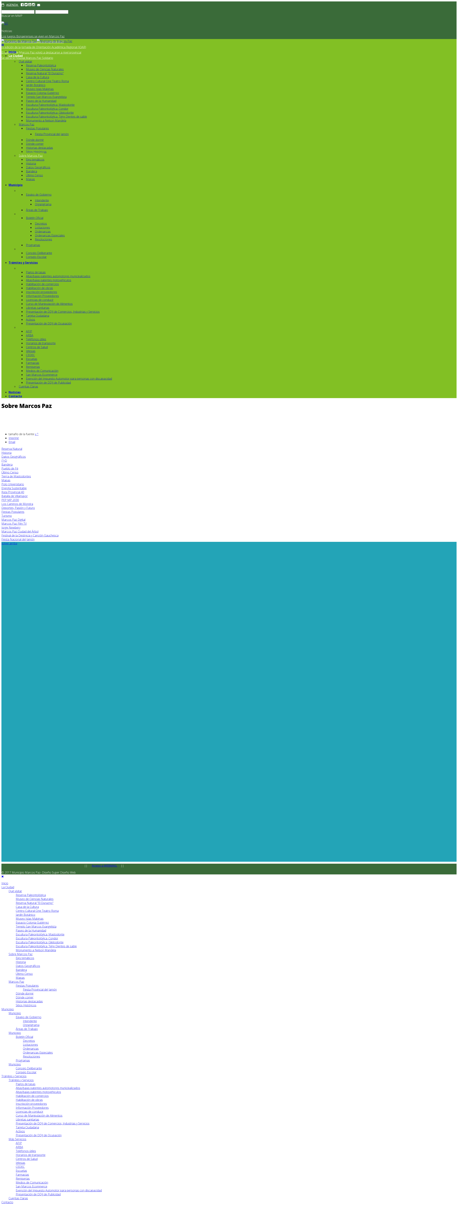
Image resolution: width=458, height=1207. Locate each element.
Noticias (15, 392)
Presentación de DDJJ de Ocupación (49, 323)
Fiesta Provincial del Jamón (52, 134)
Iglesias (30, 351)
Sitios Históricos (36, 152)
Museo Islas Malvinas (40, 89)
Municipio (16, 185)
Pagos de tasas (36, 272)
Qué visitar (25, 61)
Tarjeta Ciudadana (37, 316)
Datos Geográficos (38, 167)
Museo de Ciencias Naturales (45, 69)
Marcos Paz (26, 124)
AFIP (29, 331)
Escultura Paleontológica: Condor (47, 109)
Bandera (31, 171)
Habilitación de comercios (42, 284)
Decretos (41, 224)
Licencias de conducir (39, 300)
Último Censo (34, 175)
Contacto (15, 396)
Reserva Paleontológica (41, 65)
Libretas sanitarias (37, 308)
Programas (33, 245)
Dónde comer (35, 144)
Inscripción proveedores (41, 292)
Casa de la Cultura (37, 77)
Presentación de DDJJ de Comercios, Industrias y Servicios (63, 312)
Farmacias (32, 363)
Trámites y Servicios (23, 263)
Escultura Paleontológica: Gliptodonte (50, 113)
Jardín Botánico (35, 85)
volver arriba (9, 543)
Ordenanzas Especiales (50, 235)
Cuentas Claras (28, 386)
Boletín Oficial (34, 218)
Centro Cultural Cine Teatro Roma (47, 81)
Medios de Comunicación (42, 371)
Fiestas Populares (37, 128)
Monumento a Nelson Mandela (46, 120)
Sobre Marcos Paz (31, 156)
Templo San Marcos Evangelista (46, 97)
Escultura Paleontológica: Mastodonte (50, 105)
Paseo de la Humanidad (41, 101)
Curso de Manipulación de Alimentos (49, 304)
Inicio (12, 52)
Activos (30, 319)
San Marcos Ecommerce (41, 375)
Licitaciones (42, 227)
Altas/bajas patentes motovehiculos (48, 280)
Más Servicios (17, 1139)
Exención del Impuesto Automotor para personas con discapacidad (69, 379)
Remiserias (33, 367)
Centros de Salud (37, 347)
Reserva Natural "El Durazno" (45, 73)
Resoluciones (43, 239)
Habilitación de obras (39, 288)
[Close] (2, 876)
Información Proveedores (42, 296)
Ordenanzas (43, 231)
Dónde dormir (35, 140)
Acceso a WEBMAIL (104, 866)
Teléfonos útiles (36, 339)
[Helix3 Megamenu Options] (2, 45)
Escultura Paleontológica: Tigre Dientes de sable (56, 116)
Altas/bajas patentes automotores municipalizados (58, 276)
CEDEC (30, 355)
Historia (31, 163)
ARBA (29, 335)
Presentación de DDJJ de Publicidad (48, 382)
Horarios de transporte (41, 343)
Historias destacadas (39, 148)
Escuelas (31, 359)
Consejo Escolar (36, 257)
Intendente (42, 200)
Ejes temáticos (35, 159)
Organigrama (43, 204)
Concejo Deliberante (39, 253)
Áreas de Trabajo (37, 210)
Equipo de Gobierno (39, 195)
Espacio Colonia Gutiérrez (42, 93)
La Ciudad (16, 56)
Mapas (30, 179)
